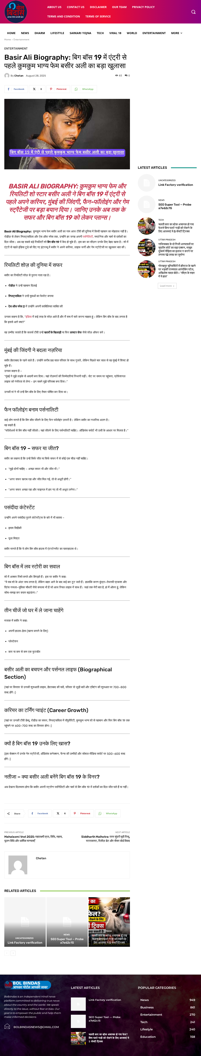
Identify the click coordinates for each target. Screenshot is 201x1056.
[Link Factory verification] (25, 922)
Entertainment (21, 39)
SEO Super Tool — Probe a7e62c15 (67, 940)
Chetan (18, 75)
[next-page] (13, 953)
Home (7, 39)
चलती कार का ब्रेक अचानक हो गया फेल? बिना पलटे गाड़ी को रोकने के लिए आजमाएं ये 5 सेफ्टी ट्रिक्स (109, 939)
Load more (166, 285)
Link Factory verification (25, 942)
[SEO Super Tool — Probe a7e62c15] (67, 922)
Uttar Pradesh (166, 240)
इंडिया (29, 317)
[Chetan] (7, 75)
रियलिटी (18, 194)
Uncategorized (24, 938)
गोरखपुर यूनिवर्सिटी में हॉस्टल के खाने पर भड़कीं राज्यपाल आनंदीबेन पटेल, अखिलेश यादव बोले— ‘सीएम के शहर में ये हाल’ (177, 271)
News (67, 935)
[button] (193, 11)
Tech (109, 931)
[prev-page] (6, 953)
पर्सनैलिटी (88, 236)
